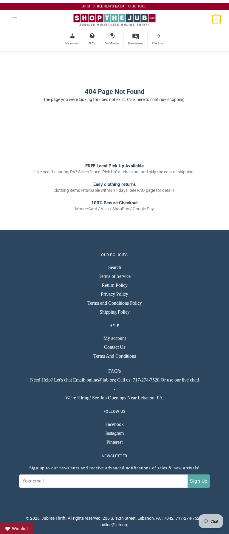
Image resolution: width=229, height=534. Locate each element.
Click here (136, 99)
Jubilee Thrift (53, 518)
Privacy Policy (114, 294)
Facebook (114, 424)
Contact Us (114, 347)
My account (114, 338)
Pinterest (114, 442)
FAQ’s (114, 370)
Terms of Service (115, 276)
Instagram (114, 433)
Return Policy (115, 285)
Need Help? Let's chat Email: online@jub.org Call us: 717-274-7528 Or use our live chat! (114, 379)
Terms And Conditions (114, 356)
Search (114, 267)
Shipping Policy (115, 312)
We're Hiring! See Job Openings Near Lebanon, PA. (114, 397)
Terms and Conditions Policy (114, 303)
